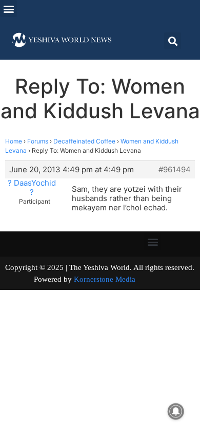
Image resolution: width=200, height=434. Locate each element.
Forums (37, 141)
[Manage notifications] (176, 411)
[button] (8, 8)
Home (13, 141)
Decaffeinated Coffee (84, 141)
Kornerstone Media (104, 279)
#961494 (174, 169)
